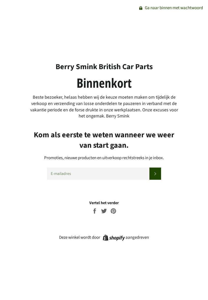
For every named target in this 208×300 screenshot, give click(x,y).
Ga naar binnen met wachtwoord (173, 8)
